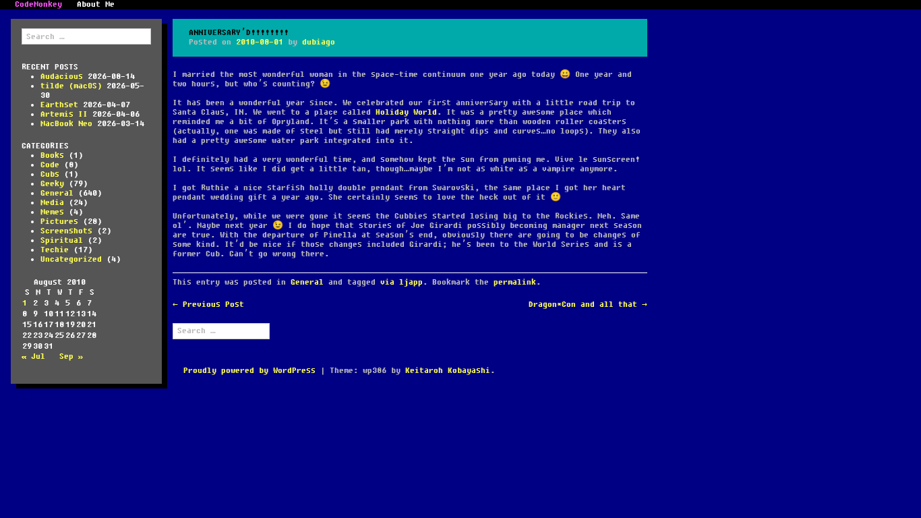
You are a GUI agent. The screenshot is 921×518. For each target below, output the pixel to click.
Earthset (59, 105)
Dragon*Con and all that (588, 304)
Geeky (52, 184)
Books (52, 155)
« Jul (33, 356)
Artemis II (64, 114)
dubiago (318, 42)
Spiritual (61, 240)
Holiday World (406, 112)
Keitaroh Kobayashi (447, 371)
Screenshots (66, 231)
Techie (54, 250)
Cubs (49, 174)
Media (52, 203)
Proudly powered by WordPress (249, 371)
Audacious (61, 76)
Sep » (71, 356)
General (56, 193)
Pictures (59, 222)
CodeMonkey (38, 4)
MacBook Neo (66, 124)
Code (49, 165)
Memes (52, 212)
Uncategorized (71, 259)
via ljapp (401, 282)
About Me (96, 4)
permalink (515, 282)
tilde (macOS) (71, 86)
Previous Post (208, 304)
